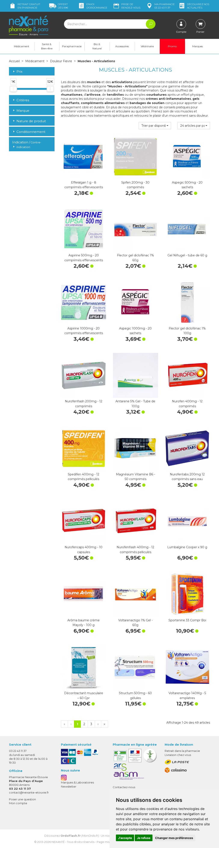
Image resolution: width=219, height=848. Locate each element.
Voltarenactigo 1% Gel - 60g (135, 622)
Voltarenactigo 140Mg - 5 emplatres (187, 695)
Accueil (14, 61)
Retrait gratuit (29, 6)
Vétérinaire (147, 46)
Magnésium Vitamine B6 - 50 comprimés (135, 476)
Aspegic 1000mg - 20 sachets (135, 330)
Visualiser (187, 175)
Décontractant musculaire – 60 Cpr (83, 695)
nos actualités (198, 6)
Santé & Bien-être (46, 46)
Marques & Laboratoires (77, 782)
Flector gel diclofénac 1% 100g (187, 330)
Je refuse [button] (143, 838)
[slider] (13, 89)
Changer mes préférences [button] (174, 838)
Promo (172, 46)
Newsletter (68, 786)
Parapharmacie (71, 46)
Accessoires (122, 46)
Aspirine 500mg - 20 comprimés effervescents (83, 257)
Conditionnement (30, 132)
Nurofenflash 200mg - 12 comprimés (83, 403)
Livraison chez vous (178, 755)
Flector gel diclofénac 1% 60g (135, 257)
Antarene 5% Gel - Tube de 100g (135, 403)
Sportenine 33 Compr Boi (187, 620)
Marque (22, 111)
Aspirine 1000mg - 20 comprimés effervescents (83, 330)
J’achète (83, 175)
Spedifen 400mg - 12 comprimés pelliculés (83, 476)
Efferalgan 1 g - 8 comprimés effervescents (83, 185)
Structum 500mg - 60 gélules (135, 695)
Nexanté (58, 842)
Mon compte (18, 803)
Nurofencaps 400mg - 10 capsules (83, 549)
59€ (63, 6)
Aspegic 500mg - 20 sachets (187, 185)
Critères (22, 100)
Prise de (130, 6)
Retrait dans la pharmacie (182, 750)
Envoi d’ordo (96, 6)
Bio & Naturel (97, 46)
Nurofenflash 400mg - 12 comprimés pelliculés (135, 549)
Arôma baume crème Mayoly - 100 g (83, 622)
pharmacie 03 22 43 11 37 (164, 6)
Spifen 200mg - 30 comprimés (135, 185)
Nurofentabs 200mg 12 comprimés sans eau (187, 476)
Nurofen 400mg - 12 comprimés (187, 403)
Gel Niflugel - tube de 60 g (187, 255)
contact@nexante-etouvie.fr (29, 792)
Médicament (21, 46)
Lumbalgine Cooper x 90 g (187, 547)
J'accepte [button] (125, 838)
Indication (26, 144)
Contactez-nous (124, 787)
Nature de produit (31, 121)
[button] (155, 125)
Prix (19, 71)
